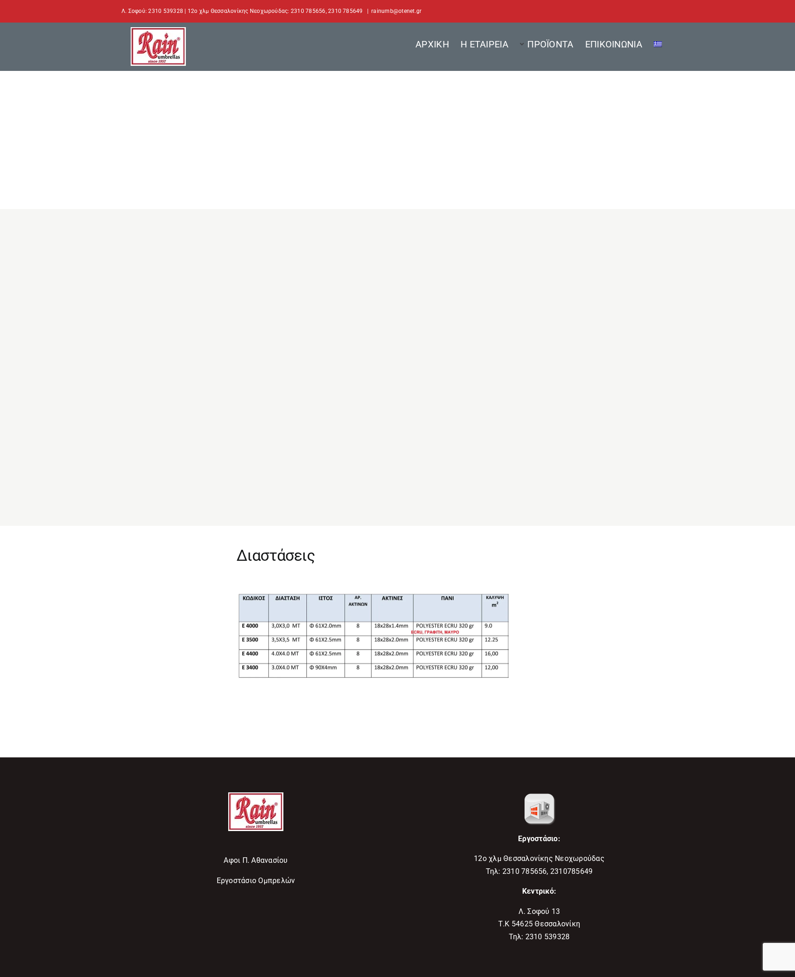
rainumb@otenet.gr (396, 11)
